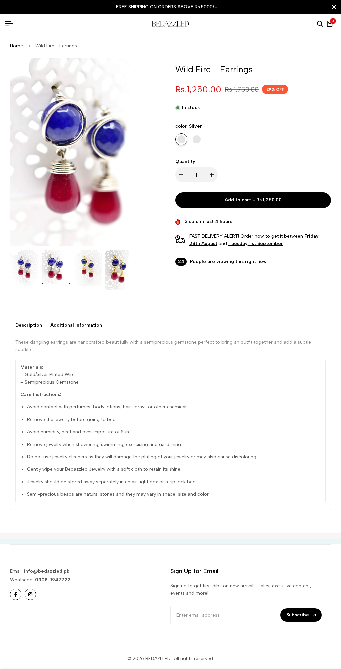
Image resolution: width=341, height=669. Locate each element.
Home (16, 46)
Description (28, 325)
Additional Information (76, 325)
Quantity (185, 161)
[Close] (332, 7)
